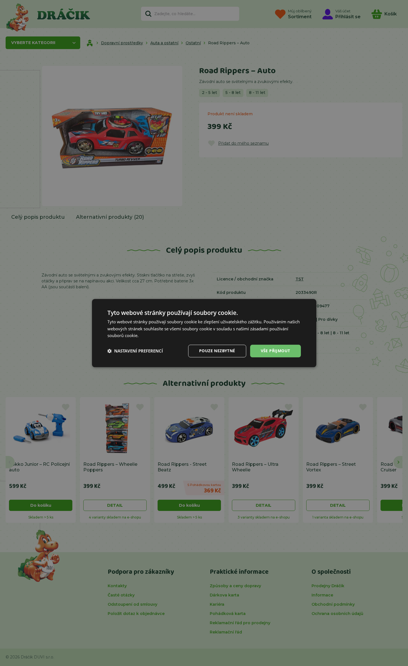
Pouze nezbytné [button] (217, 350)
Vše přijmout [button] (275, 350)
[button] (135, 351)
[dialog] (204, 333)
